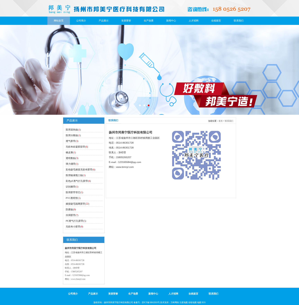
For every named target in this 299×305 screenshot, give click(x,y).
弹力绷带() (72, 164)
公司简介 (81, 20)
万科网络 (175, 302)
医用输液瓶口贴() (76, 175)
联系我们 (238, 20)
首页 (221, 121)
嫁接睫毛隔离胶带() (77, 204)
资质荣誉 (126, 20)
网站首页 (59, 20)
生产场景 (148, 20)
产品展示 (103, 20)
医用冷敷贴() (73, 135)
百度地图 (183, 302)
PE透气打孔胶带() (76, 221)
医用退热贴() (73, 129)
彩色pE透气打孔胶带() (78, 181)
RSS (204, 302)
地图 (199, 302)
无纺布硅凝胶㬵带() (77, 147)
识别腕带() (72, 186)
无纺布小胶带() (74, 226)
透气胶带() (72, 141)
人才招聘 (193, 20)
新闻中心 (171, 20)
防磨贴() (71, 209)
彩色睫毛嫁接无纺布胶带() (80, 169)
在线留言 (216, 20)
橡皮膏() (71, 152)
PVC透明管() (73, 198)
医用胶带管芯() (74, 192)
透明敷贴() (72, 158)
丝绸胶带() (72, 215)
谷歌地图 (192, 302)
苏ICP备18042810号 (151, 302)
